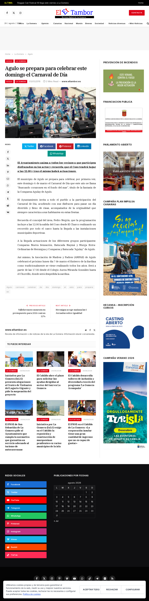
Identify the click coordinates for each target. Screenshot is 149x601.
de (41, 287)
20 (74, 506)
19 (69, 506)
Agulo (9, 61)
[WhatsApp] (8, 185)
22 (86, 506)
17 (57, 506)
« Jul (56, 521)
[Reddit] (8, 205)
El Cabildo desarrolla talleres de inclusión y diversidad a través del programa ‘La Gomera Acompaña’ (81, 382)
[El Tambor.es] (74, 13)
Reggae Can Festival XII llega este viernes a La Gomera (43, 3)
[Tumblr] (8, 198)
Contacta (136, 13)
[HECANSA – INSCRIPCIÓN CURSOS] (123, 332)
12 (68, 501)
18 (63, 506)
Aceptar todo (91, 589)
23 (92, 506)
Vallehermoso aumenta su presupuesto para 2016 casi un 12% (29, 313)
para (79, 287)
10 (57, 501)
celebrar (32, 287)
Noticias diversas (117, 23)
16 (92, 501)
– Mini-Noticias (135, 23)
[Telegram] (8, 192)
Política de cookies (32, 594)
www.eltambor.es (71, 81)
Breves (88, 23)
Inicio (21, 23)
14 (80, 501)
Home (140, 3)
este (72, 287)
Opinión (45, 23)
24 (57, 511)
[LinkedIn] (8, 165)
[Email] (8, 178)
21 (80, 506)
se (8, 291)
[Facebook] (8, 152)
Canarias (57, 23)
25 (63, 511)
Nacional (69, 23)
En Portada (11, 420)
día (47, 287)
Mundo (79, 23)
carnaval (20, 287)
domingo (56, 287)
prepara (89, 287)
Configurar (133, 589)
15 (86, 501)
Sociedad (99, 23)
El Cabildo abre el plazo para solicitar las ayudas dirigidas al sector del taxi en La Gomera (50, 382)
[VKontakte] (8, 212)
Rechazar (112, 589)
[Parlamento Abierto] (123, 172)
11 (62, 501)
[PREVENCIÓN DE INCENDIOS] (123, 81)
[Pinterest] (8, 172)
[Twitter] (8, 158)
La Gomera (32, 23)
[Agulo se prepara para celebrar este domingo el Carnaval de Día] (50, 112)
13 (74, 501)
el (65, 287)
